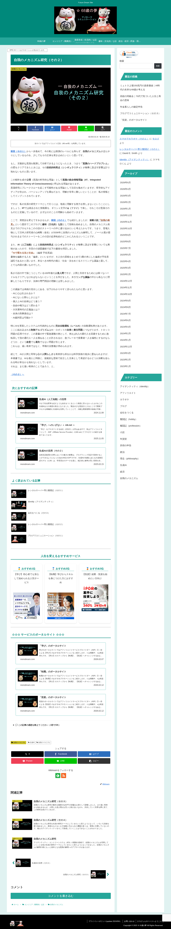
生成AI (32, 742)
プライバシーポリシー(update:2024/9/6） (105, 921)
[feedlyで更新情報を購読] (57, 775)
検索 (122, 61)
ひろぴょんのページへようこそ (149, 921)
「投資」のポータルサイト (133, 120)
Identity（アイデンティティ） (134, 159)
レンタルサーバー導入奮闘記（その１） (140, 149)
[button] (103, 128)
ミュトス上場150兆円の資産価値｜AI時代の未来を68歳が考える (140, 87)
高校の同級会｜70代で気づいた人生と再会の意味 (140, 98)
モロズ (155, 139)
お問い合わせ (129, 921)
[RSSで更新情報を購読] (63, 775)
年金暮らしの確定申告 (131, 107)
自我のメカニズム (19, 742)
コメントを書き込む (61, 895)
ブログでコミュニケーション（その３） (140, 113)
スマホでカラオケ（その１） (134, 139)
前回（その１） (18, 151)
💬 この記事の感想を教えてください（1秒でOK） (37, 725)
